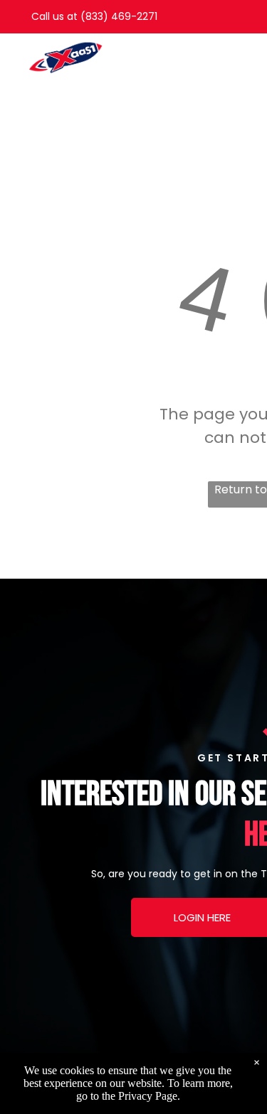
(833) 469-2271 (118, 16)
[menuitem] (197, 51)
